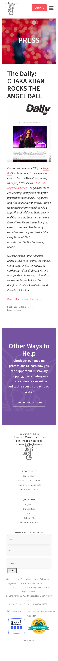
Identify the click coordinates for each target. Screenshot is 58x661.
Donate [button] (39, 8)
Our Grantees (29, 509)
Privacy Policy (15, 604)
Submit (12, 570)
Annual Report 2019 (29, 522)
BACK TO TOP (29, 640)
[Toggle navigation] (51, 8)
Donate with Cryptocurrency (29, 480)
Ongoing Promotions (29, 402)
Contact (27, 604)
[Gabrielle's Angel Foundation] (11, 8)
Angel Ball (29, 504)
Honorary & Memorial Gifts (29, 485)
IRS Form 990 (29, 518)
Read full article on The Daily (24, 299)
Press (18, 310)
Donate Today (29, 476)
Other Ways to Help (29, 489)
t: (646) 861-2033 (40, 604)
